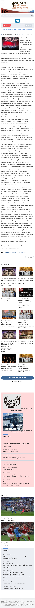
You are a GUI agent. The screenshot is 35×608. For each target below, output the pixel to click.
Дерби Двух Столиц (8, 469)
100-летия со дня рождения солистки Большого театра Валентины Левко (17, 557)
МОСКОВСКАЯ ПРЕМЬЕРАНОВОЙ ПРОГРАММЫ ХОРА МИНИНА (24, 369)
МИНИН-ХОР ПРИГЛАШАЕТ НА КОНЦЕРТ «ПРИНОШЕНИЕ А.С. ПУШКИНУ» (26, 325)
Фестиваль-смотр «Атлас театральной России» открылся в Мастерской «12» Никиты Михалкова (17, 475)
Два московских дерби (9, 464)
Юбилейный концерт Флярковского (13, 588)
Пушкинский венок (9, 252)
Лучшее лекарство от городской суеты (14, 583)
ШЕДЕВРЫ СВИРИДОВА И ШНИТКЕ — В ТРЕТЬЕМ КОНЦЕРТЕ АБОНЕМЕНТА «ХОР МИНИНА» (9, 283)
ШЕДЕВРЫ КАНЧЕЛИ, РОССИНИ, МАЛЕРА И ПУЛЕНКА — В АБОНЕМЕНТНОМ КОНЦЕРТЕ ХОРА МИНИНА (7, 347)
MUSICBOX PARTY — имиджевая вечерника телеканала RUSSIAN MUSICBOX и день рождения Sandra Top (17, 565)
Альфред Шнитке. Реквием (9, 301)
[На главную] (19, 5)
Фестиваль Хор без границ (25, 343)
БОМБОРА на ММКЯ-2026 (10, 452)
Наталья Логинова (20, 252)
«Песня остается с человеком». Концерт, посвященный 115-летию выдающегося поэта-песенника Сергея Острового (16, 483)
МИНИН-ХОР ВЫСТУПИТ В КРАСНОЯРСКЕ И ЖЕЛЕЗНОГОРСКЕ (8, 368)
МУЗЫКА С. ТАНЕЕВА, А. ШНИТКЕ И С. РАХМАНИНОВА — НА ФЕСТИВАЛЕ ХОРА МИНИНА (25, 304)
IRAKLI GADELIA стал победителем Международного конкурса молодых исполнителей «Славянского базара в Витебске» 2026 (17, 575)
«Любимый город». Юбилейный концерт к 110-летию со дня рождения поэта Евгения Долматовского (16, 444)
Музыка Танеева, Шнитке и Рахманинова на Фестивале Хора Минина (9, 324)
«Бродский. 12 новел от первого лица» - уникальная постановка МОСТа (14, 458)
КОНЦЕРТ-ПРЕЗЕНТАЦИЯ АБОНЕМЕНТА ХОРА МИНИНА (26, 282)
